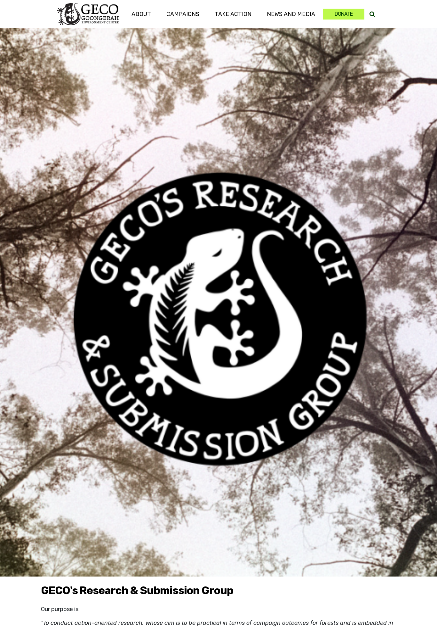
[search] (372, 14)
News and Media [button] (291, 14)
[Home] (87, 14)
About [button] (141, 14)
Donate (344, 14)
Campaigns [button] (182, 14)
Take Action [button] (237, 14)
